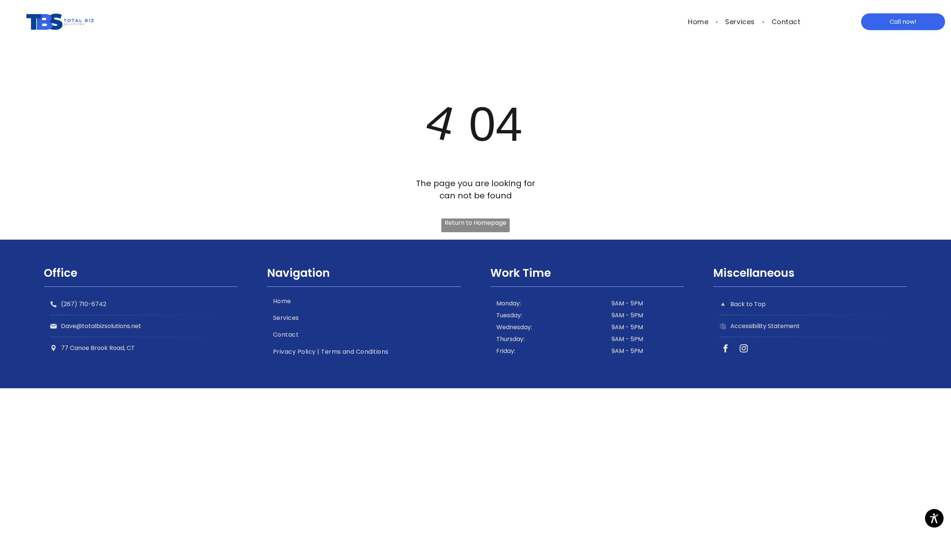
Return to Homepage (475, 222)
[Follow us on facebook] (725, 349)
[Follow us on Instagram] (743, 349)
